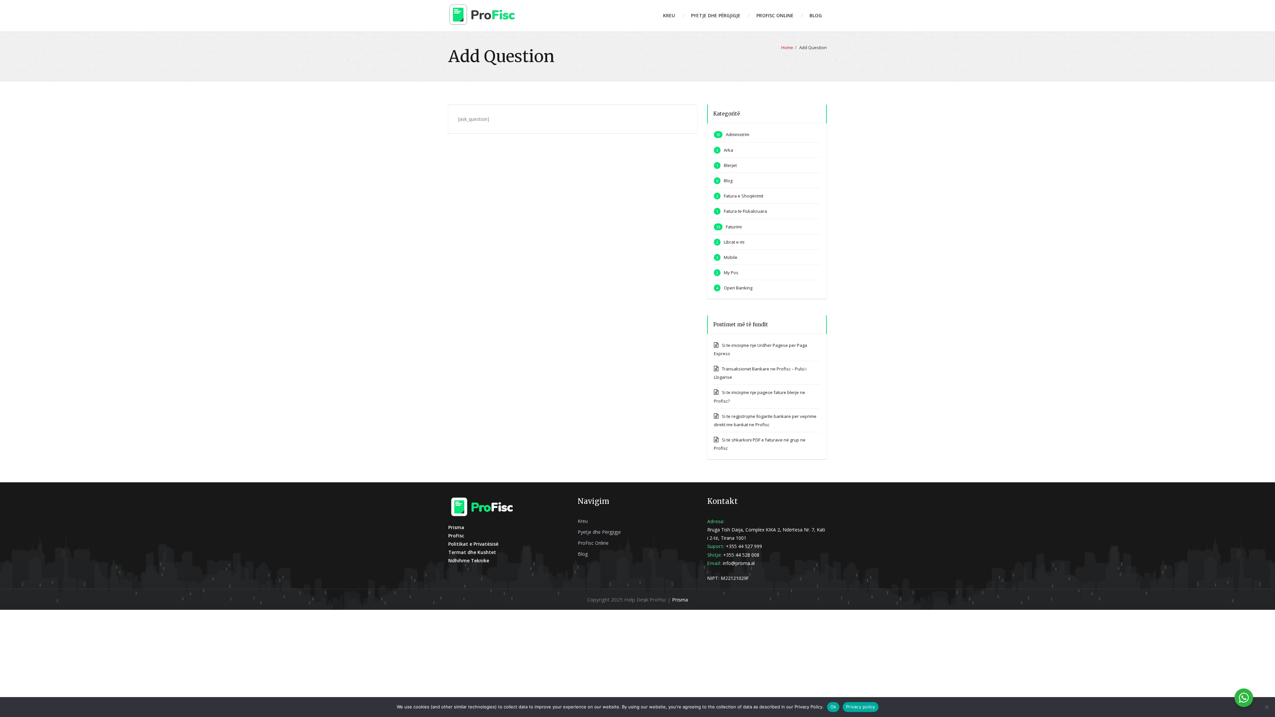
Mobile (730, 257)
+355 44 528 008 (741, 555)
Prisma (680, 599)
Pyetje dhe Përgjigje (715, 15)
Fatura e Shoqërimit (743, 196)
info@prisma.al (739, 563)
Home (787, 47)
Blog (815, 15)
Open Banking (738, 288)
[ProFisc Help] (481, 14)
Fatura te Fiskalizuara (745, 211)
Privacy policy (860, 706)
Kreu (669, 15)
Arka (728, 150)
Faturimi (734, 227)
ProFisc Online (775, 15)
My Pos (731, 273)
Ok (833, 706)
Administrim (737, 134)
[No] (1266, 707)
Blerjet (730, 165)
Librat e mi (734, 242)
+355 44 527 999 (744, 546)
